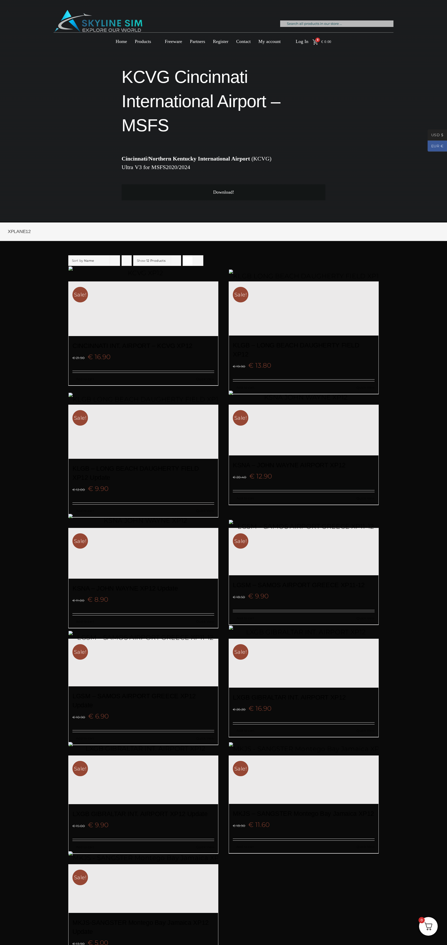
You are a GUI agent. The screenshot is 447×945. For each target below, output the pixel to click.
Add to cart (85, 379)
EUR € (435, 146)
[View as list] (198, 261)
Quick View (205, 379)
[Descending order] (127, 260)
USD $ (435, 135)
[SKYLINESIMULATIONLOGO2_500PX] (98, 13)
